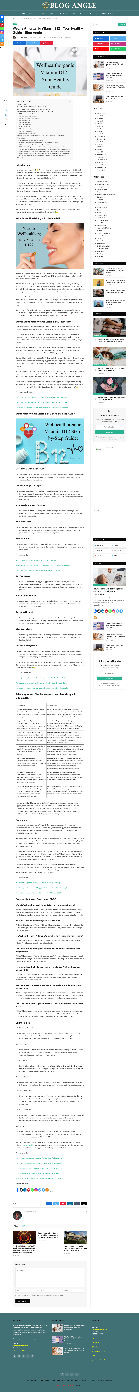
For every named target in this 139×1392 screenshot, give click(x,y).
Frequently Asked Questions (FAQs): (30, 140)
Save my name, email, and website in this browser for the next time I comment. (40, 1295)
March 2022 (100, 162)
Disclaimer (45, 1380)
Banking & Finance (103, 187)
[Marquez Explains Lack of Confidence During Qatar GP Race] (109, 356)
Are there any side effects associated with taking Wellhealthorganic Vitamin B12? (46, 153)
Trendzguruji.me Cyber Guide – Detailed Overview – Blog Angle (38, 570)
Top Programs (101, 254)
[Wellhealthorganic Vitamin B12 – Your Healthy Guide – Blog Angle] (50, 71)
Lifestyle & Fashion (103, 220)
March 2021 (100, 165)
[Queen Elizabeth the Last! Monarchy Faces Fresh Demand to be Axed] (109, 327)
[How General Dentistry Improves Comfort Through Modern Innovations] (98, 64)
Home (24, 13)
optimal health (28, 1145)
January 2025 (101, 136)
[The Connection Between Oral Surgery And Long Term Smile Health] (98, 87)
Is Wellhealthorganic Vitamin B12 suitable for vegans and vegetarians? (42, 147)
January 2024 (101, 157)
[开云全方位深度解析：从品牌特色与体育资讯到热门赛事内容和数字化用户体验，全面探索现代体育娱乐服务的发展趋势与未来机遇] (24, 1237)
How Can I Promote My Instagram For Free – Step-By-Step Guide (39, 1163)
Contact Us (85, 1380)
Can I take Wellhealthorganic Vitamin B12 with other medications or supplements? (46, 149)
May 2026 (100, 121)
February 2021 (101, 167)
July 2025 (100, 128)
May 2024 (100, 147)
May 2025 (100, 134)
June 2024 (100, 144)
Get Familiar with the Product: (30, 114)
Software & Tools (102, 249)
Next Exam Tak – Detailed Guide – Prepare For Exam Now (36, 560)
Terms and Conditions (60, 1380)
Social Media (101, 243)
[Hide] (1, 47)
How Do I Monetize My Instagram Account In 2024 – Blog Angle (39, 1168)
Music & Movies (101, 223)
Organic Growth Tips (59, 13)
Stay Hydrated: (26, 122)
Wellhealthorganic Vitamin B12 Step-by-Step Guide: (36, 111)
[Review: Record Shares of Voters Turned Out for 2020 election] (98, 271)
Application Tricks (37, 13)
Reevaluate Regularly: (29, 133)
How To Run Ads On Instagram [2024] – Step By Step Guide (37, 1173)
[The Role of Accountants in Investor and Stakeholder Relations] (98, 76)
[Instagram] (36, 1188)
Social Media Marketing (104, 246)
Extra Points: (22, 158)
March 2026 (100, 126)
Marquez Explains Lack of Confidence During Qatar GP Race (111, 369)
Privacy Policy (107, 439)
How (17, 1158)
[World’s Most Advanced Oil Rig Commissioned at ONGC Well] (98, 293)
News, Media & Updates (104, 228)
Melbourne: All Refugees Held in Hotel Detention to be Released (115, 302)
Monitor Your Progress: (28, 127)
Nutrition (100, 230)
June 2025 (100, 131)
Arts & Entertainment (103, 184)
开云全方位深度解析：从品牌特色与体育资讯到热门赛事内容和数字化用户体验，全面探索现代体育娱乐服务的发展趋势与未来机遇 (24, 1249)
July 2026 (100, 116)
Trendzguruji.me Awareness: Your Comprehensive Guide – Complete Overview (43, 397)
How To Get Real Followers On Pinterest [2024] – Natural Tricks (39, 1178)
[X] (21, 1188)
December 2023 (102, 159)
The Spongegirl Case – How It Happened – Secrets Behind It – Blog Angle (42, 407)
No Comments (58, 37)
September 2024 (102, 139)
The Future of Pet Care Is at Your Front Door (114, 97)
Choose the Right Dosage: (29, 116)
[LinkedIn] (6, 115)
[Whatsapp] (32, 1188)
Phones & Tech (101, 236)
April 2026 (100, 123)
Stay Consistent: (27, 131)
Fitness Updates (102, 207)
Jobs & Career (101, 218)
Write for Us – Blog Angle (106, 13)
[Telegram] (43, 1188)
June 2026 (100, 118)
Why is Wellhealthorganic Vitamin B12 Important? (35, 109)
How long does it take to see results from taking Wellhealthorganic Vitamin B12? (45, 151)
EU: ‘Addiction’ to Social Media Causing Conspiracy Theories (115, 281)
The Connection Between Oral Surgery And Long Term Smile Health (115, 87)
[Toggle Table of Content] (69, 101)
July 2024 (100, 141)
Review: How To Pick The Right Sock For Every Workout (111, 399)
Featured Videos (102, 202)
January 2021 (101, 170)
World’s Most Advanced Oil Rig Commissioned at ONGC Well (115, 291)
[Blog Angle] (69, 5)
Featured (100, 200)
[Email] (6, 125)
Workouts (100, 256)
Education (100, 197)
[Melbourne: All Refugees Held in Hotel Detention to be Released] (98, 303)
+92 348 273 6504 (19, 1350)
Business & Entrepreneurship (106, 194)
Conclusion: (22, 138)
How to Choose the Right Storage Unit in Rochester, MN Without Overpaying (75, 1248)
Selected (100, 241)
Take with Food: (26, 120)
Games (99, 210)
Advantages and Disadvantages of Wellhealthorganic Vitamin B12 (41, 135)
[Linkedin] (25, 1188)
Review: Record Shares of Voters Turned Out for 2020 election (114, 270)
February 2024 (101, 154)
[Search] (125, 13)
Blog (89, 13)
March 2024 (100, 152)
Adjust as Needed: (27, 129)
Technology (76, 13)
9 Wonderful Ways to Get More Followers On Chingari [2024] (38, 883)
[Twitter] (6, 110)
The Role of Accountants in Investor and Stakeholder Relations (114, 75)
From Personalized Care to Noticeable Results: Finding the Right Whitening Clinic (48, 1235)
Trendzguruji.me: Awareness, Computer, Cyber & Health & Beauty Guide (41, 402)
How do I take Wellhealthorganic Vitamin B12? (35, 145)
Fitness (99, 205)
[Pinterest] (6, 120)
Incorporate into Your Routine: (31, 118)
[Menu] (14, 13)
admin (96, 597)
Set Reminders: (26, 124)
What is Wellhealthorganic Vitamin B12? (32, 107)
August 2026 (101, 113)
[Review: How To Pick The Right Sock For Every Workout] (109, 386)
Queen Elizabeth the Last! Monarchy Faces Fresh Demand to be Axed (111, 340)
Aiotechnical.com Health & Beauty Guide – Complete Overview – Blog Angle (43, 565)
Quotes (99, 238)
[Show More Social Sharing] (56, 43)
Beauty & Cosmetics (103, 189)
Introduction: (22, 104)
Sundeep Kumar (22, 37)
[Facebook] (6, 105)
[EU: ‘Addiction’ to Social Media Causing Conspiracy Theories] (98, 282)
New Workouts (101, 225)
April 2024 (100, 149)
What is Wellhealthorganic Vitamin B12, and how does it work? (39, 142)
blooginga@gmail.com (20, 1345)
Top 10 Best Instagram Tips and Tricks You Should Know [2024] (38, 893)
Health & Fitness (102, 215)
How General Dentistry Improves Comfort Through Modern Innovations (114, 64)
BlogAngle (79, 1385)
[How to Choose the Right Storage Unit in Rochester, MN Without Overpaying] (75, 1237)
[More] (47, 1188)
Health (99, 212)
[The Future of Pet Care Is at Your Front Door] (98, 99)
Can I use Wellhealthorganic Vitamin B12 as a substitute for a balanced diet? (44, 155)
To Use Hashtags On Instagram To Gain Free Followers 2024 (41, 1158)
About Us (74, 1380)
